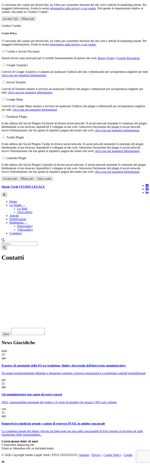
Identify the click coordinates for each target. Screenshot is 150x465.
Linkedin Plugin (16, 158)
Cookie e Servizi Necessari (22, 51)
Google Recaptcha (128, 58)
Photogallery (25, 226)
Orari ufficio (24, 212)
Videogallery (25, 229)
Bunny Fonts (106, 58)
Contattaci (15, 233)
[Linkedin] (147, 192)
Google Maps (14, 99)
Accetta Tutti (10, 18)
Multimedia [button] (16, 222)
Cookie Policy (112, 455)
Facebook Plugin (16, 116)
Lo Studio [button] (15, 205)
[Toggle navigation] (4, 195)
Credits (128, 455)
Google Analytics (17, 65)
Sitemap (84, 455)
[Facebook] (147, 185)
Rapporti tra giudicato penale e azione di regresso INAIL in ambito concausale (53, 423)
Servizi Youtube (16, 82)
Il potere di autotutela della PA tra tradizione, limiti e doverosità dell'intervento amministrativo (64, 365)
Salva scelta (44, 178)
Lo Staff (22, 208)
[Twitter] (147, 189)
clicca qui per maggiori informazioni (24, 75)
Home (13, 201)
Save (6, 334)
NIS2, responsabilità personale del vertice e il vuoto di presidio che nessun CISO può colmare (59, 402)
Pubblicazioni (17, 219)
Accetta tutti (10, 178)
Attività (14, 215)
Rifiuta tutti (28, 18)
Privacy (96, 455)
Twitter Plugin (15, 137)
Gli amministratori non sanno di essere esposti (32, 394)
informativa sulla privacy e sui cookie (73, 8)
